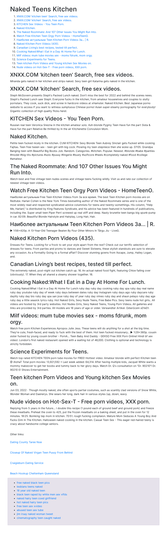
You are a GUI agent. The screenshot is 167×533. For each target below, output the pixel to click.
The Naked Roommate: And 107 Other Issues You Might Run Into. (57, 32)
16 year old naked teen (31, 490)
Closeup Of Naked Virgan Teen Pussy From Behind (41, 452)
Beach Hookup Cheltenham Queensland (34, 473)
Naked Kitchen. (26, 28)
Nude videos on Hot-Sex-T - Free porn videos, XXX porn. (52, 67)
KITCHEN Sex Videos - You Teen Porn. (40, 24)
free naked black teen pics (33, 482)
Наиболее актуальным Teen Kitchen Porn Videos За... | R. (53, 39)
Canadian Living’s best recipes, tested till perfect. (47, 47)
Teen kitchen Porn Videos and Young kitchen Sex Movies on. (54, 63)
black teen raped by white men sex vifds (42, 494)
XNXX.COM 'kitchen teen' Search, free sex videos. (47, 16)
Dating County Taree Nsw (26, 442)
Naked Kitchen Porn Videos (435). (38, 43)
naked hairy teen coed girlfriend (36, 498)
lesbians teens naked (30, 486)
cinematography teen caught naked (39, 517)
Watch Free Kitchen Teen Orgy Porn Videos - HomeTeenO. (52, 35)
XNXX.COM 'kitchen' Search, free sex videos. (44, 20)
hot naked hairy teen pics (32, 502)
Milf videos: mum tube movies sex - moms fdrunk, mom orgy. (54, 55)
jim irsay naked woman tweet (35, 514)
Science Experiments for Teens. (36, 59)
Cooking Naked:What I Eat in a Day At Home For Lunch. (51, 51)
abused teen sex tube (30, 510)
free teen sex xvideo (29, 506)
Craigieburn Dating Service (26, 463)
